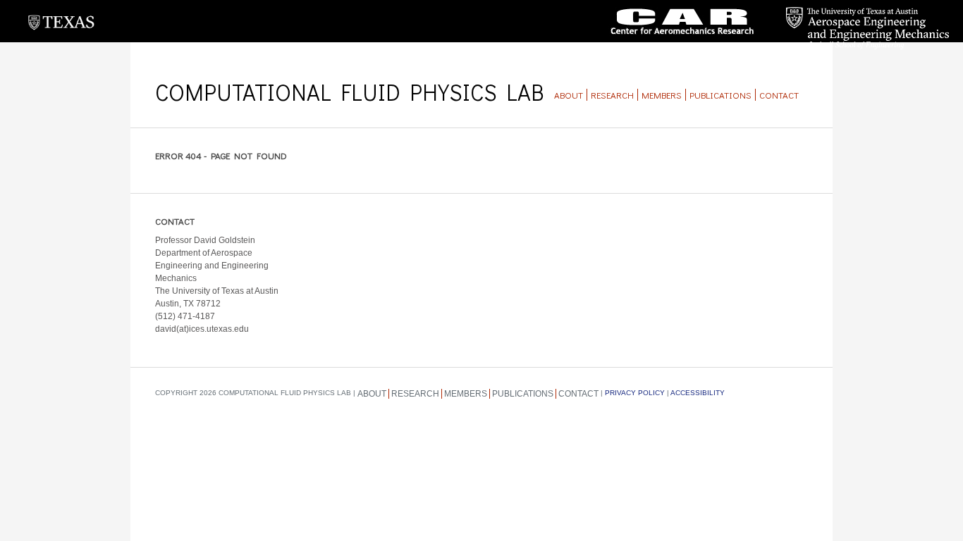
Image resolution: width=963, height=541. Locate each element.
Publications (720, 95)
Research (612, 95)
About (568, 95)
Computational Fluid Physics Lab (349, 91)
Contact (779, 95)
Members (662, 95)
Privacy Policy (635, 393)
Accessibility (697, 393)
